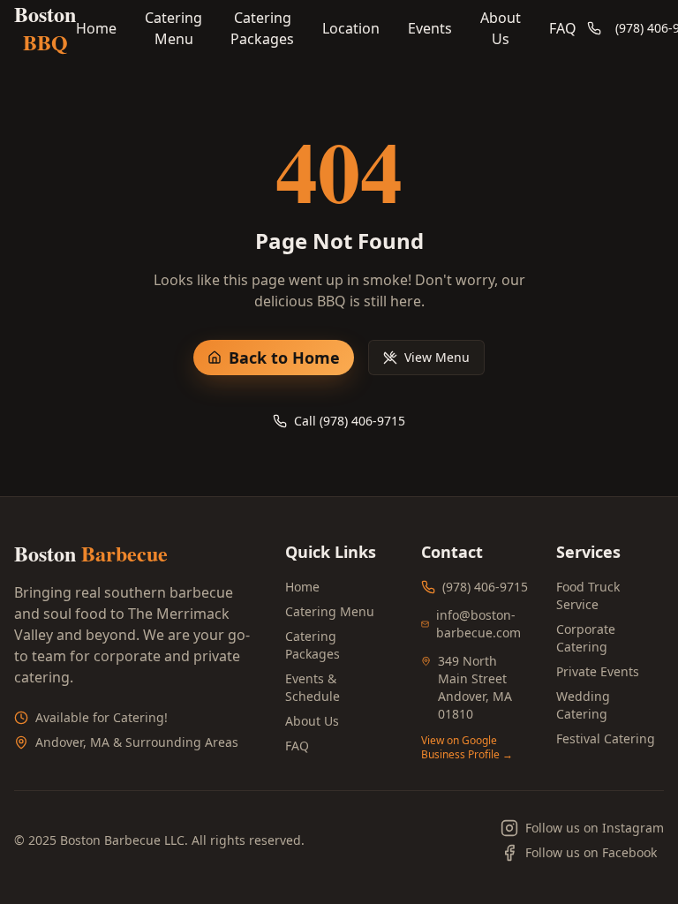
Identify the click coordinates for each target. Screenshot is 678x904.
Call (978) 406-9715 (349, 420)
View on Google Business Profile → (467, 748)
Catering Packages (262, 28)
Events (430, 28)
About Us (500, 28)
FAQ (562, 28)
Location (351, 28)
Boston (45, 28)
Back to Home (284, 357)
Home (96, 28)
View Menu (437, 357)
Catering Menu (173, 28)
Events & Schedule (312, 687)
